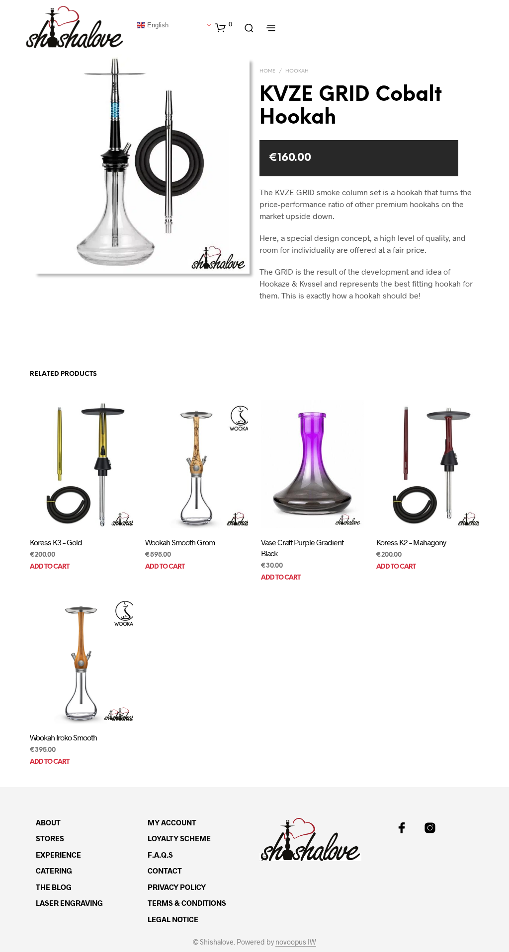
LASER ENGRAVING (69, 902)
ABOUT (48, 822)
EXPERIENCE (58, 854)
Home (267, 71)
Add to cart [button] (49, 567)
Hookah (297, 71)
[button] (223, 27)
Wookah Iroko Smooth (63, 736)
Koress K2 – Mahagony (411, 542)
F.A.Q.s (160, 854)
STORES (50, 838)
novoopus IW (295, 942)
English (157, 24)
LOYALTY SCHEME (179, 838)
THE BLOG (54, 886)
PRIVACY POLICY (177, 886)
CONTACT (165, 870)
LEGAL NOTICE (173, 919)
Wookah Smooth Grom (180, 542)
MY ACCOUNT (172, 822)
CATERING (54, 870)
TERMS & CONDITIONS (187, 902)
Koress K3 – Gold (56, 542)
